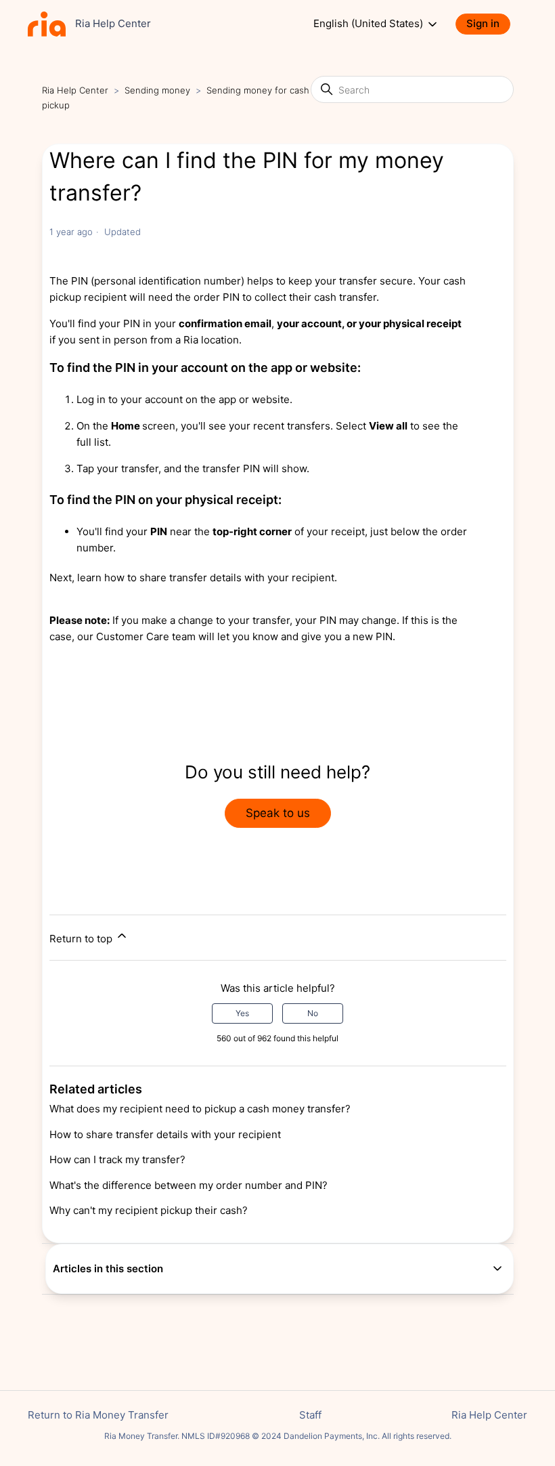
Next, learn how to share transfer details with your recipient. (193, 577)
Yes (242, 1013)
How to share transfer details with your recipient (165, 1134)
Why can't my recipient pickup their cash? (148, 1210)
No (312, 1013)
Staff (310, 1414)
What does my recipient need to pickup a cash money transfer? (200, 1108)
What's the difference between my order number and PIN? (188, 1185)
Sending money (157, 90)
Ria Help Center (75, 90)
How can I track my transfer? (117, 1159)
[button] (489, 24)
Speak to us (278, 813)
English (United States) (369, 24)
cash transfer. (345, 297)
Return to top (82, 938)
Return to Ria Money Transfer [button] (98, 1414)
